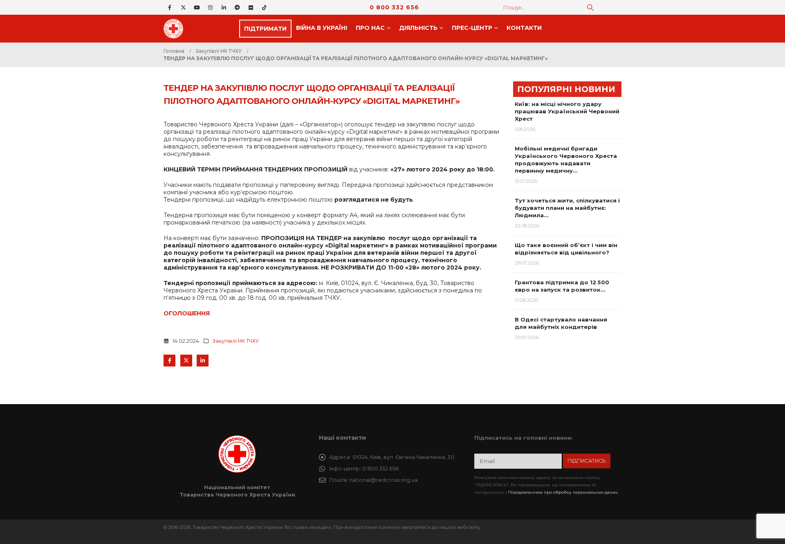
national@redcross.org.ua (383, 480)
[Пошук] (590, 7)
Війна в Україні (321, 27)
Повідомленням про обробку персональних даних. (563, 492)
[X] (183, 7)
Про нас (370, 27)
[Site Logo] (176, 28)
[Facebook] (169, 7)
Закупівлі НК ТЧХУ (235, 341)
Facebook (169, 360)
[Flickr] (250, 7)
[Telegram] (237, 7)
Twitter (186, 360)
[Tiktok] (264, 7)
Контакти (524, 27)
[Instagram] (210, 7)
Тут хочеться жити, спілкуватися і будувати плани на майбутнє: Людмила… (567, 207)
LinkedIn (203, 360)
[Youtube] (196, 7)
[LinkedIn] (223, 7)
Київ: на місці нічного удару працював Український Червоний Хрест (567, 111)
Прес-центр (472, 27)
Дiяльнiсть (418, 27)
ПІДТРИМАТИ (265, 28)
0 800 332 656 (394, 7)
